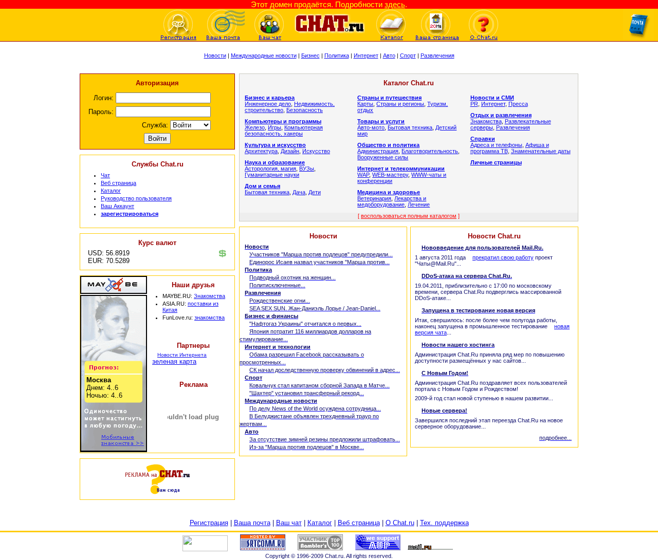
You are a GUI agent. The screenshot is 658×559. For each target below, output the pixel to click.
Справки (482, 139)
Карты (365, 104)
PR (474, 104)
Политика (336, 55)
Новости (215, 55)
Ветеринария (374, 198)
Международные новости (264, 55)
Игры (274, 127)
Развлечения (437, 55)
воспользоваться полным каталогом (408, 216)
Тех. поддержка (444, 523)
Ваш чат (289, 523)
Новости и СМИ (492, 98)
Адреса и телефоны (496, 145)
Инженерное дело (268, 104)
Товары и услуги (381, 121)
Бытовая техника (267, 192)
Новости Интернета (182, 355)
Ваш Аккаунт (117, 206)
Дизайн (290, 151)
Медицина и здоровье (388, 192)
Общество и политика (388, 145)
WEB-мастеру (390, 175)
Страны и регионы (400, 104)
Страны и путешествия (389, 98)
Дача (299, 192)
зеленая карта (174, 361)
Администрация (377, 151)
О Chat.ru (400, 523)
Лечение (419, 204)
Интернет (366, 55)
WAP (363, 175)
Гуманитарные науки (272, 175)
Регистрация (209, 523)
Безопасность (304, 110)
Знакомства (209, 296)
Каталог (111, 191)
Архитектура (261, 151)
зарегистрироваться (129, 214)
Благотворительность (429, 151)
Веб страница (118, 183)
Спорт (408, 55)
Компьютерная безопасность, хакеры (284, 130)
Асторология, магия (270, 168)
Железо (255, 127)
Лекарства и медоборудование (391, 201)
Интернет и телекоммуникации (401, 168)
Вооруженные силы (382, 157)
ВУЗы (306, 168)
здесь (395, 4)
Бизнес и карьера (270, 98)
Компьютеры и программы (283, 121)
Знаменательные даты (541, 151)
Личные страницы (496, 162)
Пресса (518, 104)
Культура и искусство (275, 145)
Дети (314, 192)
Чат (105, 175)
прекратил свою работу (503, 257)
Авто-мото (371, 127)
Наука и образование (275, 162)
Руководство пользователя (136, 198)
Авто (389, 55)
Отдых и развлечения (501, 115)
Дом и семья (262, 186)
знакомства (209, 317)
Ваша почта (252, 523)
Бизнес (310, 55)
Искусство (316, 151)
